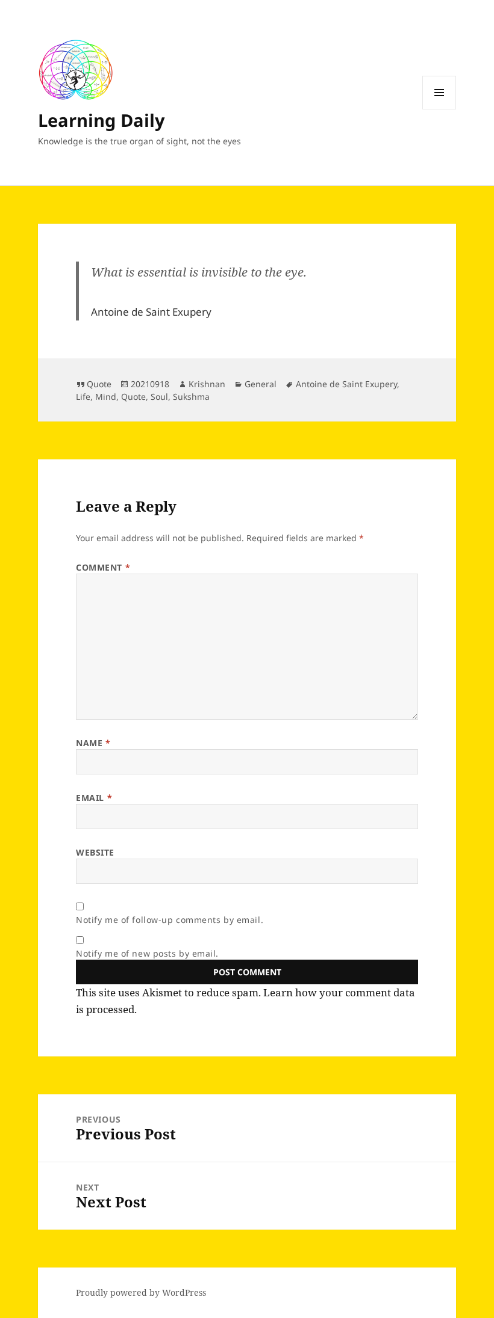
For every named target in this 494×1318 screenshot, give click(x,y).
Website (95, 852)
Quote (99, 384)
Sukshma (191, 396)
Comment (103, 567)
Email (94, 797)
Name (93, 743)
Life (83, 396)
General (261, 384)
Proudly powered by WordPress (141, 1292)
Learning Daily (101, 120)
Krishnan (207, 384)
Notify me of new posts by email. (147, 953)
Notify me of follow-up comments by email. (169, 919)
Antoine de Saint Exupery (346, 384)
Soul (159, 396)
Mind (105, 396)
